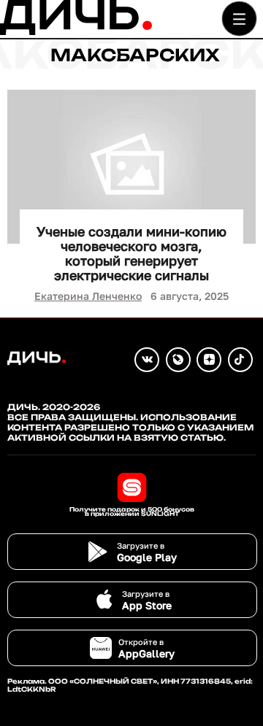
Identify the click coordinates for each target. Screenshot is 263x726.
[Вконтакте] (146, 359)
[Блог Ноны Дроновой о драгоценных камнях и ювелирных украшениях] (178, 359)
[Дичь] (76, 31)
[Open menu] (239, 18)
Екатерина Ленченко (88, 296)
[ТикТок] (240, 359)
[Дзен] (209, 359)
